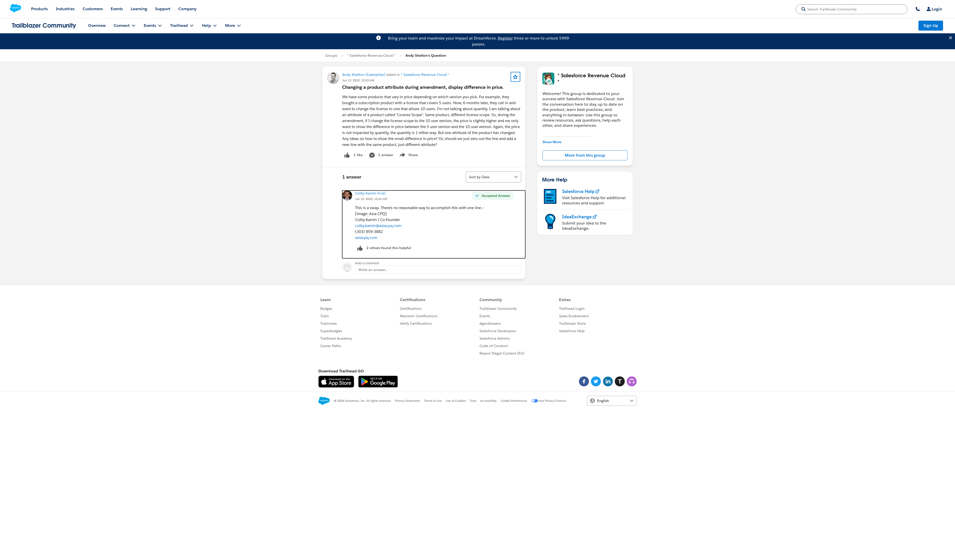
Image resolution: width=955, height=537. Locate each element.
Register (505, 38)
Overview (97, 25)
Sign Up (930, 25)
